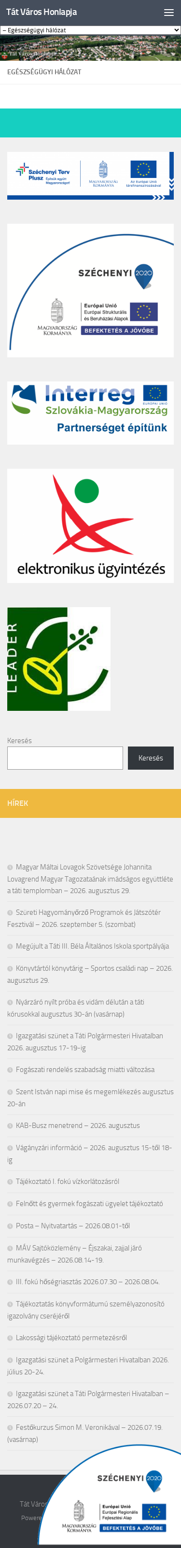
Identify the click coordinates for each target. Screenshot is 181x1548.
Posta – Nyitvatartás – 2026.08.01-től (73, 1226)
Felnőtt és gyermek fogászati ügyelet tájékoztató (89, 1203)
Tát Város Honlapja (41, 11)
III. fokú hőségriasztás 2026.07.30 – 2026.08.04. (88, 1281)
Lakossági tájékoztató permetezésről (71, 1337)
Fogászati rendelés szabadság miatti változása (85, 1069)
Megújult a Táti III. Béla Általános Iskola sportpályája (92, 946)
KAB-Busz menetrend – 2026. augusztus (78, 1125)
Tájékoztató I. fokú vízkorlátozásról (67, 1181)
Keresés (19, 740)
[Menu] (169, 12)
